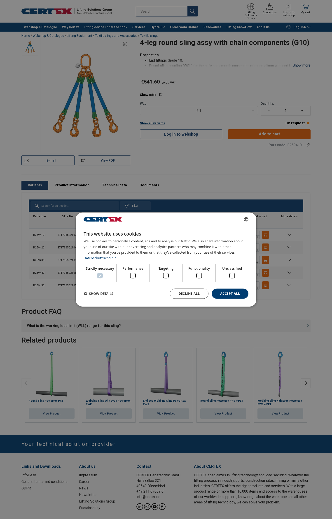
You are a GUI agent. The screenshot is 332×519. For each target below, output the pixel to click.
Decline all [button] (189, 293)
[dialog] (166, 260)
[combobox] (246, 219)
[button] (98, 293)
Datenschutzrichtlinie (100, 257)
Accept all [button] (230, 293)
